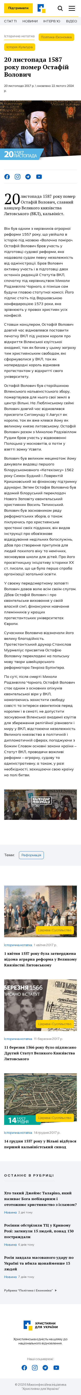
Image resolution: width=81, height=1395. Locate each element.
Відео (71, 21)
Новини (30, 21)
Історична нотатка (19, 36)
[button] (72, 8)
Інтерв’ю (51, 21)
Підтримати (18, 8)
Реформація (31, 855)
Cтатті (10, 21)
